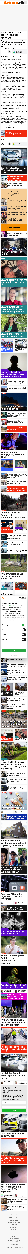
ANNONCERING (14, 1217)
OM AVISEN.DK (14, 1227)
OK (14, 650)
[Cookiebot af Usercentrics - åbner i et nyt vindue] (19, 598)
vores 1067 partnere (10, 605)
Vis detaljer (20, 645)
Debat (3, 258)
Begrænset (14, 655)
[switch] (24, 629)
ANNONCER (14, 1220)
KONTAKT (14, 1229)
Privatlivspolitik (15, 1099)
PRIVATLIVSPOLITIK (14, 1222)
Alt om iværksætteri (14, 227)
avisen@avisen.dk (14, 1244)
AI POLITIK (14, 1225)
